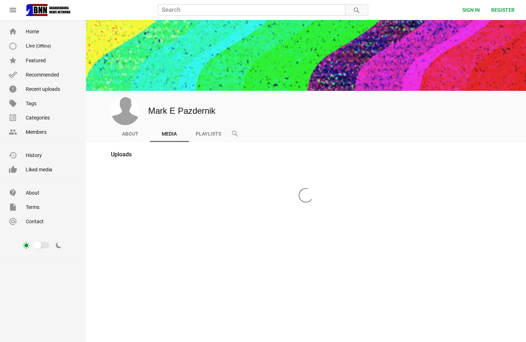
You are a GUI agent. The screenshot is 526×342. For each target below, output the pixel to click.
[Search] (356, 10)
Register (503, 10)
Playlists (208, 134)
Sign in (471, 10)
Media (169, 134)
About (130, 134)
